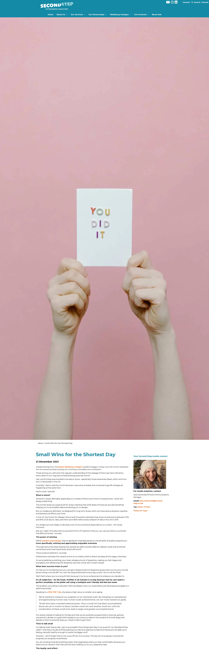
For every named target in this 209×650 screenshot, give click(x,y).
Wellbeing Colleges (119, 15)
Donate (205, 2)
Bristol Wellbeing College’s (70, 467)
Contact (186, 2)
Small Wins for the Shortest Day (58, 443)
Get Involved (140, 15)
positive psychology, (51, 541)
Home (50, 15)
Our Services (77, 15)
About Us (61, 15)
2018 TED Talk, (55, 592)
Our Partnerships (96, 15)
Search (196, 2)
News (40, 443)
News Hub (156, 15)
